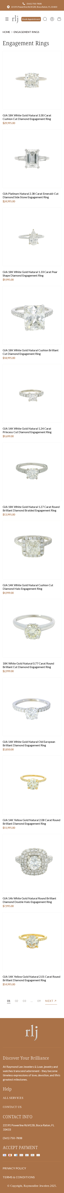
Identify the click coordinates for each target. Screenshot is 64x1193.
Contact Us (12, 1106)
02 (16, 1000)
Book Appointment (31, 19)
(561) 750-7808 (34, 3)
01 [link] (8, 1000)
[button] (45, 19)
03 (24, 1000)
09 (39, 1000)
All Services (13, 1097)
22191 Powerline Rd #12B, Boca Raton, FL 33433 (34, 7)
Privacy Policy (14, 1168)
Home (6, 31)
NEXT (49, 1000)
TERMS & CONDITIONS (19, 1177)
